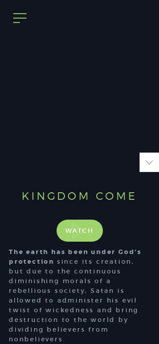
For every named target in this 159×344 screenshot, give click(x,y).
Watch (79, 231)
